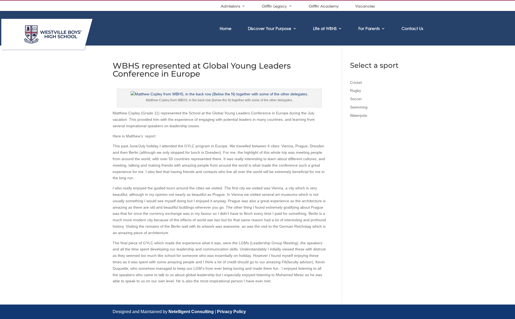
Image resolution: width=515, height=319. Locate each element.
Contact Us (412, 28)
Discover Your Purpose (269, 28)
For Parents (369, 28)
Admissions (230, 6)
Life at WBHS (325, 28)
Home (225, 28)
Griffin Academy (324, 6)
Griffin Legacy (274, 6)
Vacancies (365, 6)
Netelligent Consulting (191, 311)
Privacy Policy (231, 311)
